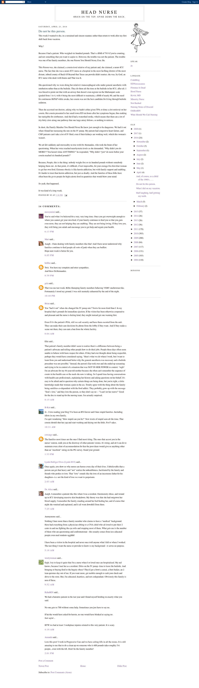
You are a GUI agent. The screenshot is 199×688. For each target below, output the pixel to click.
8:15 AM (49, 399)
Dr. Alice (49, 489)
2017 (136, 133)
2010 (136, 233)
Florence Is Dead (138, 87)
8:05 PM (49, 255)
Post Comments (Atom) (61, 672)
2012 (136, 224)
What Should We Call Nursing (144, 114)
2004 (136, 259)
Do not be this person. (52, 31)
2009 (136, 237)
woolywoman (50, 557)
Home (83, 665)
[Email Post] (65, 195)
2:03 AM (49, 481)
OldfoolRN (136, 110)
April (139, 172)
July (139, 159)
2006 (136, 251)
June (139, 163)
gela (46, 283)
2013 (136, 220)
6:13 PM (49, 231)
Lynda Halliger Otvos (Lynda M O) (60, 461)
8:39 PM (49, 275)
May (139, 167)
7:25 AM (49, 508)
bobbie (48, 262)
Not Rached (136, 103)
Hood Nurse (136, 91)
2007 (136, 246)
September (141, 150)
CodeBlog (135, 79)
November (141, 141)
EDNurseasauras (138, 83)
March (140, 201)
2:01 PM (49, 653)
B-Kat (47, 407)
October (140, 145)
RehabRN (49, 592)
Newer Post (44, 665)
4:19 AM (49, 629)
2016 (136, 137)
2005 (136, 255)
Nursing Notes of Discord (142, 106)
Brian (47, 303)
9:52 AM (49, 584)
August (140, 154)
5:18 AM (49, 550)
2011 (136, 229)
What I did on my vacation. (148, 188)
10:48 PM (50, 295)
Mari (47, 239)
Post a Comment (46, 660)
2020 (136, 128)
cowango (48, 434)
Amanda (48, 637)
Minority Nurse (137, 99)
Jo (132, 65)
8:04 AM (49, 333)
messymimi (50, 211)
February (141, 205)
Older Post (122, 665)
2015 (136, 211)
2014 (136, 215)
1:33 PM (49, 454)
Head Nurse (99, 12)
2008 (136, 242)
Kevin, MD (136, 95)
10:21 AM (50, 426)
